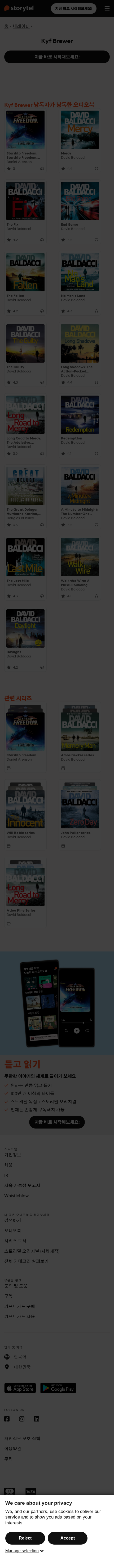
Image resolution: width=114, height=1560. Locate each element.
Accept (67, 1538)
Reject (25, 1538)
